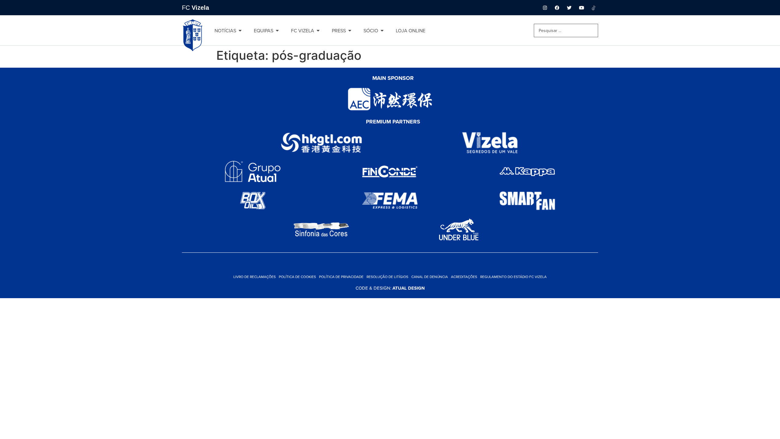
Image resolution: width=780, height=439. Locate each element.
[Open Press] (349, 30)
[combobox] (566, 30)
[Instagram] (544, 7)
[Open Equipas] (277, 30)
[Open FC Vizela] (318, 30)
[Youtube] (581, 7)
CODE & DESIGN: (390, 288)
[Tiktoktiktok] (593, 7)
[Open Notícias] (240, 30)
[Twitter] (569, 7)
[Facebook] (557, 7)
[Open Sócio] (382, 30)
